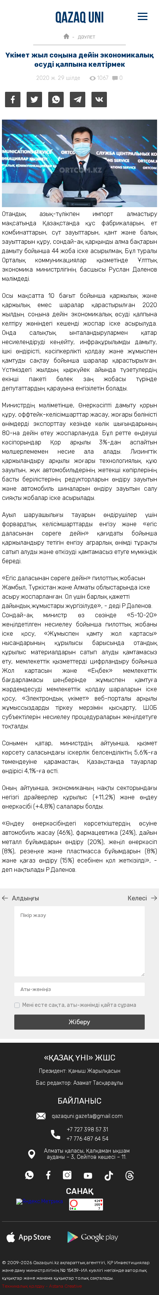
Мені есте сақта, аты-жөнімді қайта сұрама (79, 1005)
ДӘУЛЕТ (86, 37)
